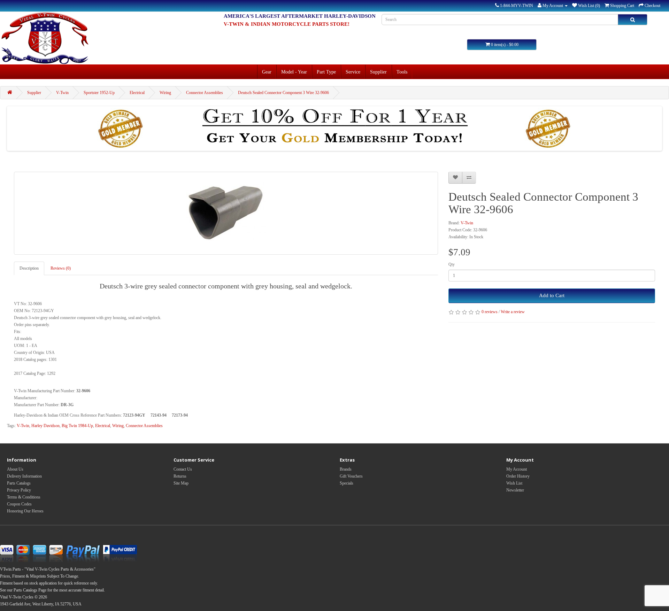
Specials (346, 483)
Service (353, 72)
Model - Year (294, 72)
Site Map (181, 483)
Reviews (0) (61, 268)
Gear (266, 72)
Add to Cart (551, 295)
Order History (518, 476)
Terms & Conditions (23, 497)
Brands (346, 469)
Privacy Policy (19, 490)
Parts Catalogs (19, 483)
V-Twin (62, 92)
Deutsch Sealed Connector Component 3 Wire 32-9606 (283, 92)
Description (29, 268)
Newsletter (515, 490)
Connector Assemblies (204, 92)
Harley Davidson (45, 425)
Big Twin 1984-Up (77, 425)
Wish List (514, 483)
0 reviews (490, 311)
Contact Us (183, 469)
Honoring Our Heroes (25, 511)
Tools (402, 72)
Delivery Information (24, 476)
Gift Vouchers (351, 476)
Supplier (378, 72)
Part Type (326, 72)
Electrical (137, 92)
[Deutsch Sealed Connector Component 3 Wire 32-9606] (226, 213)
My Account (516, 469)
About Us (15, 469)
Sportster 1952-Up (99, 92)
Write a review (513, 311)
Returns (180, 476)
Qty (451, 264)
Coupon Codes (19, 504)
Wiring (165, 92)
